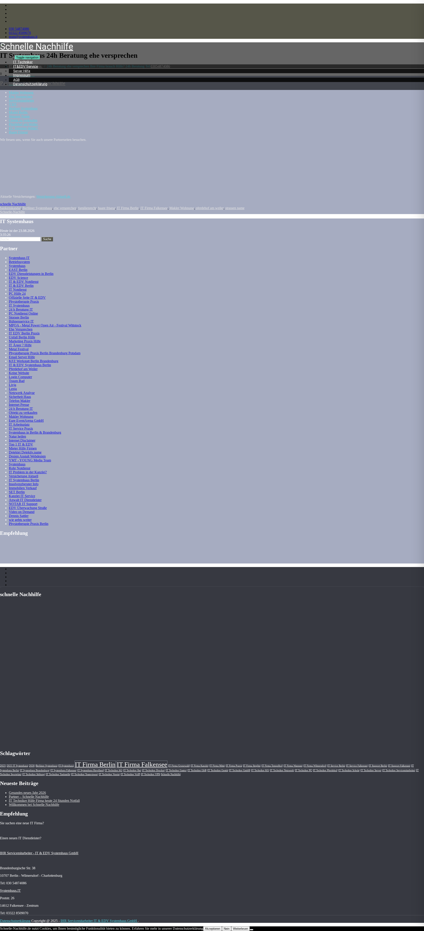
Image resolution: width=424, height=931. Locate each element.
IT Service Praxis (21, 428)
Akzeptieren (212, 928)
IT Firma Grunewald (178, 766)
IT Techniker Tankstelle (58, 774)
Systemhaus (17, 266)
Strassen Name (19, 116)
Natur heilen (17, 436)
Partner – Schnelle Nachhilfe (29, 797)
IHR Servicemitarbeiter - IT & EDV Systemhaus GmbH (39, 853)
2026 (31, 766)
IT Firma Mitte (217, 766)
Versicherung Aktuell (23, 476)
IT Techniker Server (371, 770)
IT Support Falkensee (399, 766)
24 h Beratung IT (21, 309)
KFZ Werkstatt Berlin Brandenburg (33, 361)
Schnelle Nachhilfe (170, 774)
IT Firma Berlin (128, 208)
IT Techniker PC (303, 770)
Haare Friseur (18, 132)
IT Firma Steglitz (251, 766)
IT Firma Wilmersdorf (315, 766)
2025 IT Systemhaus (17, 766)
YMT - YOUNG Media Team (30, 460)
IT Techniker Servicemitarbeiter (398, 770)
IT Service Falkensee (356, 766)
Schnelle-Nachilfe (12, 212)
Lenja (13, 389)
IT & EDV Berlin (21, 285)
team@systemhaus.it (23, 37)
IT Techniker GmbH (239, 770)
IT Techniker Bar (132, 770)
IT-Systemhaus (66, 766)
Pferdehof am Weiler (23, 124)
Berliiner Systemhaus (37, 208)
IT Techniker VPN (150, 774)
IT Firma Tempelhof (272, 766)
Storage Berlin (19, 317)
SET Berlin (17, 492)
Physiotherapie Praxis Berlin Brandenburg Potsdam (44, 353)
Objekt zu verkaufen (23, 120)
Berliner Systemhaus (23, 108)
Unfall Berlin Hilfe (22, 337)
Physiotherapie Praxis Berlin (28, 524)
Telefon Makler (19, 401)
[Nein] (251, 929)
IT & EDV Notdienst (23, 282)
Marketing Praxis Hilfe (25, 341)
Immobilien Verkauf (23, 488)
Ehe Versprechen (20, 96)
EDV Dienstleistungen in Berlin (31, 274)
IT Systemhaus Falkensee (63, 770)
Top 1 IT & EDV (21, 444)
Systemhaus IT (19, 258)
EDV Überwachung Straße (28, 508)
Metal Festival (18, 349)
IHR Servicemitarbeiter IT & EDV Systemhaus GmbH (99, 921)
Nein (226, 928)
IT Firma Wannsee (293, 766)
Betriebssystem (19, 262)
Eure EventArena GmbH (26, 420)
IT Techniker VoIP (130, 774)
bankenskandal (10, 208)
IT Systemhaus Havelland (91, 770)
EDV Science (18, 278)
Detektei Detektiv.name (25, 452)
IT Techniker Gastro (176, 770)
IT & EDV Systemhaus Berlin (30, 365)
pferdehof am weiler (209, 208)
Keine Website (19, 373)
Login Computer (20, 377)
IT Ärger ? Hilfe (20, 345)
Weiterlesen (240, 928)
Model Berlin (18, 112)
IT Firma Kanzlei (199, 766)
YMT (13, 104)
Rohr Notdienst (19, 468)
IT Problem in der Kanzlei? (28, 472)
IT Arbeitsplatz (19, 424)
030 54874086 (19, 29)
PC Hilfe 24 (17, 293)
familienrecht (87, 208)
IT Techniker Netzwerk (282, 770)
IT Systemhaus (19, 305)
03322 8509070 (20, 33)
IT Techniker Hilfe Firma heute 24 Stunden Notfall (44, 800)
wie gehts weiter (20, 520)
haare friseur (106, 208)
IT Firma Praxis (234, 766)
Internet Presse (19, 405)
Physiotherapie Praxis (24, 301)
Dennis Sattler (18, 516)
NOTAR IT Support (23, 504)
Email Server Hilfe (22, 357)
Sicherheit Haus (20, 397)
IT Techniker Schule (349, 770)
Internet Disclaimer (22, 440)
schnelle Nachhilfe (13, 204)
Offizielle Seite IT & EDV (27, 297)
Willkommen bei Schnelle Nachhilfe (34, 804)
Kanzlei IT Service (22, 496)
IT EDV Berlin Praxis (24, 333)
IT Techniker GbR (197, 770)
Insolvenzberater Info (23, 484)
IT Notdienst (17, 289)
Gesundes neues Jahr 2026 (27, 793)
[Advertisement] (35, 179)
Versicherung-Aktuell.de (53, 196)
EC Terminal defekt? (24, 128)
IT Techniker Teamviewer (84, 774)
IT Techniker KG (260, 770)
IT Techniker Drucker (153, 770)
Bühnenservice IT (21, 321)
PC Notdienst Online (23, 313)
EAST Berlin (18, 270)
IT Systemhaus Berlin (24, 480)
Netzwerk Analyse (22, 393)
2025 (3, 766)
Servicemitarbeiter (21, 100)
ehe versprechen (65, 208)
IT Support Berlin (378, 766)
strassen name (234, 208)
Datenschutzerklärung (30, 84)
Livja (12, 385)
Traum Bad (17, 381)
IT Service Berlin (336, 766)
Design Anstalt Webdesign (27, 456)
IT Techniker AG (113, 770)
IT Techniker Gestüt (218, 770)
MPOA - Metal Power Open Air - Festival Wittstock (45, 325)
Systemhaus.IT (10, 890)
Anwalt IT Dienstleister (25, 500)
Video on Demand (21, 512)
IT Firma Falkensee (154, 208)
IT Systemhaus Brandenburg (34, 770)
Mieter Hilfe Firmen (23, 448)
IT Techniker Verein (109, 774)
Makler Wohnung (181, 208)
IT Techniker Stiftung (34, 774)
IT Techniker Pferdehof (325, 770)
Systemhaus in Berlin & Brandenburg (35, 432)
